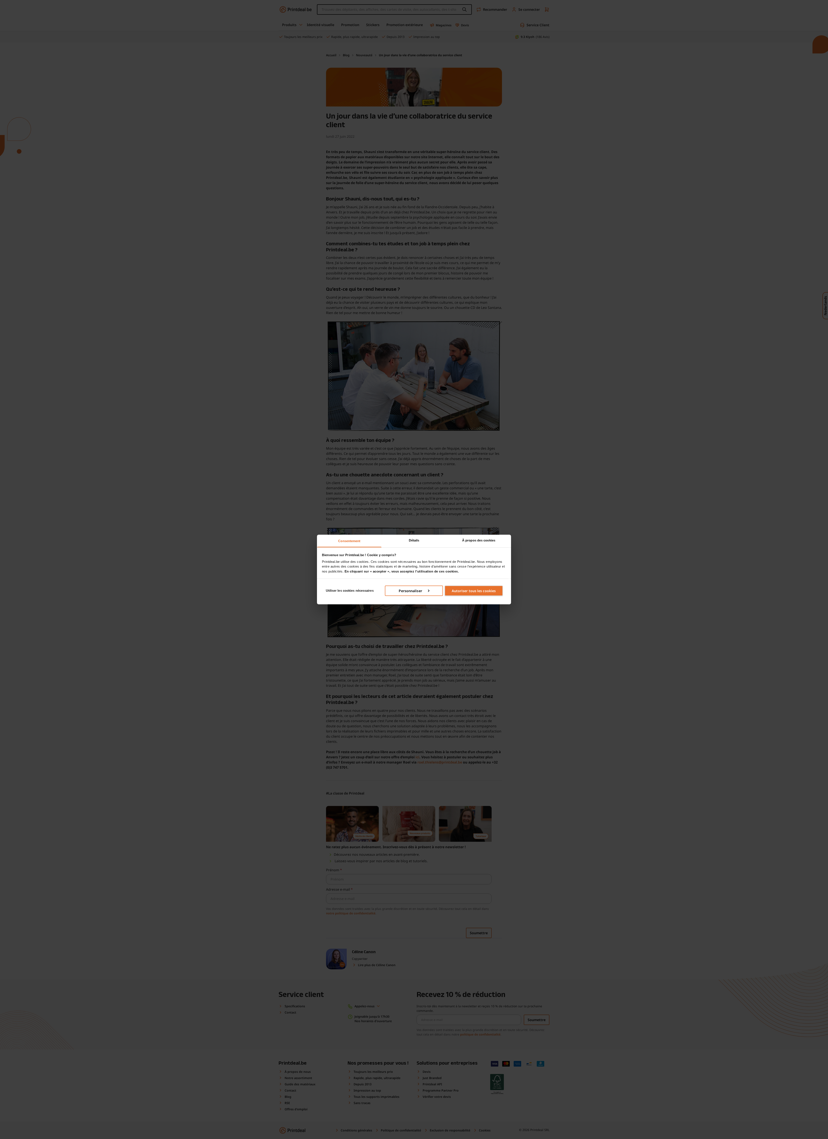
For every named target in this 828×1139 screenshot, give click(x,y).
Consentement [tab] (349, 541)
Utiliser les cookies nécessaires (350, 590)
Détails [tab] (414, 540)
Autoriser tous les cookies (474, 590)
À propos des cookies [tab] (478, 540)
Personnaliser (410, 590)
